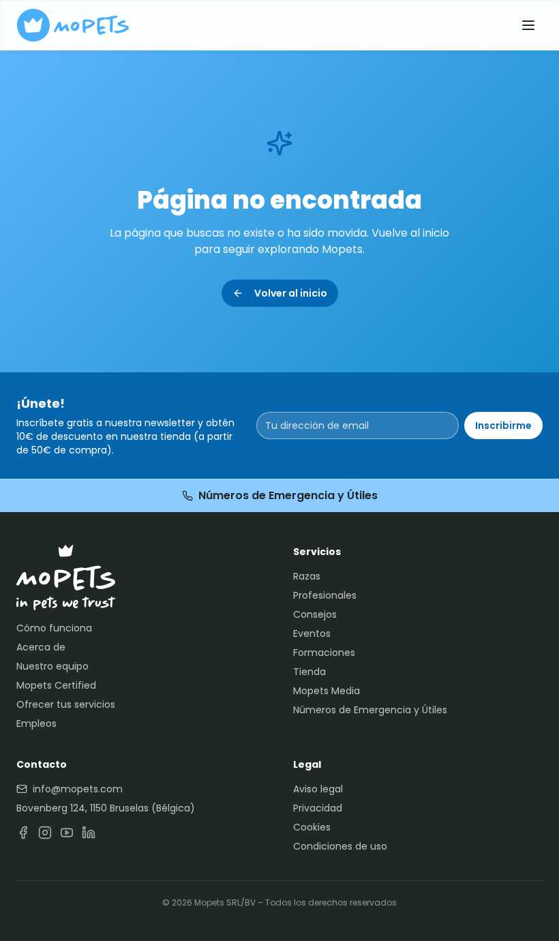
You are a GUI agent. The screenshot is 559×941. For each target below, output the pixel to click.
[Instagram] (45, 832)
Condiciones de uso (340, 846)
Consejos (315, 614)
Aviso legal (318, 789)
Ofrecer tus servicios (65, 704)
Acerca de (40, 647)
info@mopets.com (78, 789)
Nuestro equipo (52, 666)
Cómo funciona (54, 628)
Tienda (309, 671)
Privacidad (317, 808)
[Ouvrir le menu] (528, 25)
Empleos (36, 723)
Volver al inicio (290, 293)
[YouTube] (67, 832)
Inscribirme (503, 425)
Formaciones (324, 652)
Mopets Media (326, 691)
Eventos (312, 633)
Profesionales (325, 595)
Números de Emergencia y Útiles (288, 495)
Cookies (312, 827)
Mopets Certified (56, 685)
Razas (306, 576)
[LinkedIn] (88, 832)
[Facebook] (23, 832)
